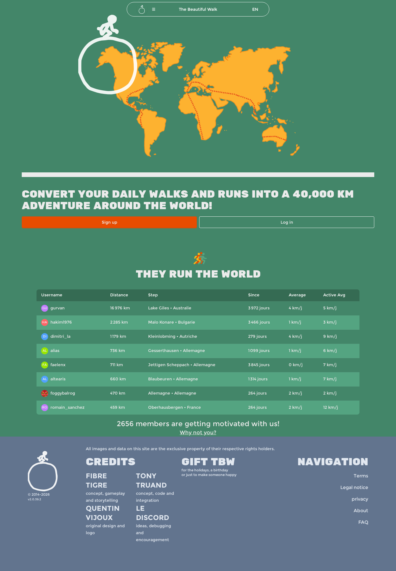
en (255, 9)
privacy (360, 499)
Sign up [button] (109, 222)
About (361, 510)
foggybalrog (58, 394)
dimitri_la (56, 336)
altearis (54, 379)
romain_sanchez (63, 407)
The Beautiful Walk (198, 9)
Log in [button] (287, 222)
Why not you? (198, 432)
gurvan (53, 308)
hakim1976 (57, 322)
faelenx (54, 364)
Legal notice (354, 487)
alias (51, 350)
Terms (361, 476)
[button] (153, 9)
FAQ (363, 522)
